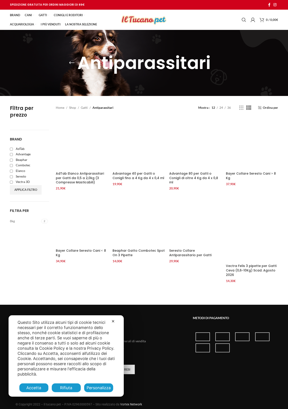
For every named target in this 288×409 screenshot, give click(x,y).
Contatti (110, 333)
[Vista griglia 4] (248, 108)
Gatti (84, 107)
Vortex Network (131, 404)
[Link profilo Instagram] (275, 4)
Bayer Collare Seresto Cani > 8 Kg (251, 175)
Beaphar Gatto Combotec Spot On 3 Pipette (138, 252)
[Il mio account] (252, 19)
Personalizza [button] (99, 387)
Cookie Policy (114, 356)
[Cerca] (243, 19)
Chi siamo (111, 326)
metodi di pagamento (211, 318)
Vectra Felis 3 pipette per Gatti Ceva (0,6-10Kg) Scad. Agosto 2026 (251, 270)
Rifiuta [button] (66, 387)
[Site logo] (144, 19)
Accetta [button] (33, 387)
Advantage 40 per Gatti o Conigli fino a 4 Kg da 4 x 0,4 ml (138, 175)
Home (60, 107)
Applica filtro (25, 189)
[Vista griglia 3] (241, 108)
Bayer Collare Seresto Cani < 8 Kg (81, 252)
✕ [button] (113, 321)
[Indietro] (71, 62)
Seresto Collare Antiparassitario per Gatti (190, 252)
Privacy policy (114, 349)
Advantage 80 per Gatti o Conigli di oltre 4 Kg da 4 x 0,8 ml (193, 177)
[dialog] (66, 356)
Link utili (111, 318)
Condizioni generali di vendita (125, 341)
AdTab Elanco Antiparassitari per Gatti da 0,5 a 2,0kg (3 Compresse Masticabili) (80, 177)
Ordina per (270, 107)
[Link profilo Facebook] (269, 4)
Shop (72, 107)
